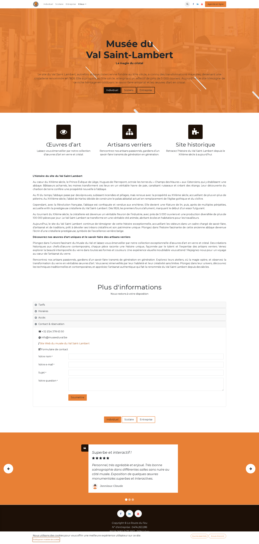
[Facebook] (193, 4)
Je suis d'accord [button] (217, 536)
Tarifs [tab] (41, 304)
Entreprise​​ (146, 419)
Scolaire (129, 419)
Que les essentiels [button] (199, 536)
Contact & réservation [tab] (51, 324)
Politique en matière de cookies (46, 539)
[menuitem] (48, 4)
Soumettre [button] (77, 397)
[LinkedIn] (197, 4)
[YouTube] (202, 4)
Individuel (112, 90)
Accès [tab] (41, 317)
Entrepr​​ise (146, 90)
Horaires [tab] (43, 311)
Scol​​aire (129, 90)
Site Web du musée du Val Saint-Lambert (65, 343)
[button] (187, 4)
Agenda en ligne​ (216, 4)
